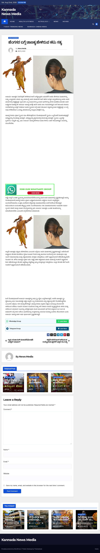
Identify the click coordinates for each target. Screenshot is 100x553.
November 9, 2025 (86, 523)
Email (6, 462)
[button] (93, 24)
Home (12, 21)
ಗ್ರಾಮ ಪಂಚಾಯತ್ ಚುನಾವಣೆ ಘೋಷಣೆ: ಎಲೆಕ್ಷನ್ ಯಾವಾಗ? (20, 341)
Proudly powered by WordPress (11, 549)
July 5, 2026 (11, 523)
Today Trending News (13, 27)
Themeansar (38, 549)
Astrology (43, 21)
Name (6, 450)
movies (66, 21)
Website (6, 474)
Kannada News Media (18, 540)
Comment (7, 409)
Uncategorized (13, 38)
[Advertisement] (37, 141)
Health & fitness (26, 21)
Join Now (63, 321)
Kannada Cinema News (37, 27)
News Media (22, 48)
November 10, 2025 (62, 523)
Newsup (29, 549)
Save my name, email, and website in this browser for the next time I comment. (35, 485)
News (56, 21)
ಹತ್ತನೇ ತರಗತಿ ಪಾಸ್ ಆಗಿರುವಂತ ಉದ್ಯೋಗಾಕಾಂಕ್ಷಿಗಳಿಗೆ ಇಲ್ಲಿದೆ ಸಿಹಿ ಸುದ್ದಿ (55, 341)
